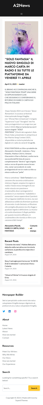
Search (34, 388)
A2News (21, 5)
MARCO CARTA (12, 228)
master (22, 84)
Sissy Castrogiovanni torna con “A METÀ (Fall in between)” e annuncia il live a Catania (21, 263)
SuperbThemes (21, 400)
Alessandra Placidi (12, 225)
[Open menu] (21, 13)
